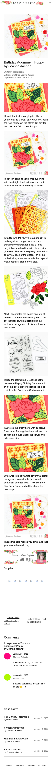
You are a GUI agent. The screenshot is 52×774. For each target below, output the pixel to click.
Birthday (7, 75)
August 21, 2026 (41, 718)
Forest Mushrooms (14, 729)
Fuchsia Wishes (13, 751)
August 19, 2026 (41, 729)
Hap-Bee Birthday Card (16, 740)
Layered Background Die (14, 78)
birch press (17, 72)
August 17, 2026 (41, 740)
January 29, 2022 (20, 654)
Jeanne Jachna (27, 75)
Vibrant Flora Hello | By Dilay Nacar (11, 621)
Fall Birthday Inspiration (16, 718)
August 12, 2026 (41, 751)
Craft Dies (16, 75)
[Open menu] (50, 3)
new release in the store (20, 123)
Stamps (29, 78)
